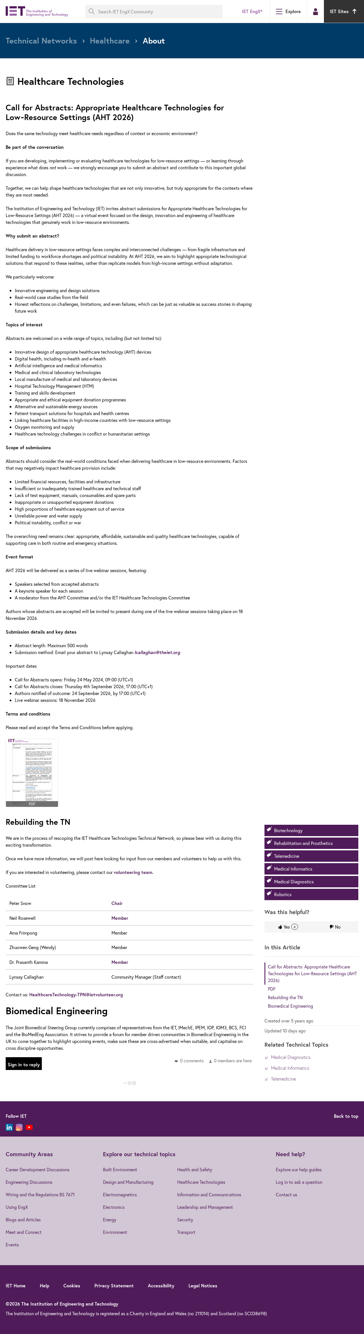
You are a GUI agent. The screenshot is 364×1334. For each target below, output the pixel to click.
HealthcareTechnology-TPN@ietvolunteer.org (76, 994)
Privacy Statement (114, 1285)
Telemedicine (286, 856)
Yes (289, 927)
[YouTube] (29, 1127)
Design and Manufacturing (128, 1182)
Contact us (286, 1194)
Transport (186, 1232)
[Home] (37, 11)
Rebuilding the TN (285, 997)
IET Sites (339, 11)
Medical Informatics (293, 869)
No (338, 927)
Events (12, 1245)
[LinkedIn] (9, 1127)
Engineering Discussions (29, 1182)
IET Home (16, 1285)
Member (119, 918)
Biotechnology (288, 830)
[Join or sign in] (315, 11)
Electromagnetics (120, 1194)
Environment (115, 1232)
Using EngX (17, 1207)
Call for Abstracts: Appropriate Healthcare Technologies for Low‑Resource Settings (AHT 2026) (312, 973)
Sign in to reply (24, 1064)
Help (44, 1285)
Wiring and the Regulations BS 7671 (40, 1194)
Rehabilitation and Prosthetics (303, 843)
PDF (272, 989)
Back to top (346, 1116)
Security (185, 1219)
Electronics (114, 1207)
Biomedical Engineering (290, 1006)
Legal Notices (203, 1285)
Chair (117, 903)
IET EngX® (252, 11)
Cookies (71, 1285)
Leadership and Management (205, 1207)
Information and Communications (209, 1194)
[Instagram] (19, 1127)
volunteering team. (133, 872)
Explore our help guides (299, 1169)
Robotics (282, 894)
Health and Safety (194, 1169)
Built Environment (120, 1169)
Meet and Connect (24, 1232)
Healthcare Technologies (201, 1182)
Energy (109, 1219)
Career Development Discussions (37, 1169)
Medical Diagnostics (294, 881)
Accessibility (161, 1285)
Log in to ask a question (299, 1182)
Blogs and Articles (23, 1219)
